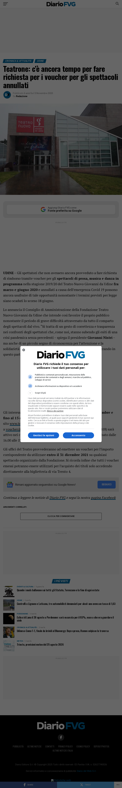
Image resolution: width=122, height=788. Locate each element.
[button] (61, 393)
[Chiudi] (23, 350)
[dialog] (61, 394)
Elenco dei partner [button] (55, 411)
